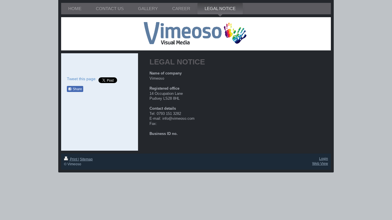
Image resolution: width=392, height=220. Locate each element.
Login (323, 159)
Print (73, 159)
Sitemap (86, 159)
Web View (320, 164)
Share (77, 89)
